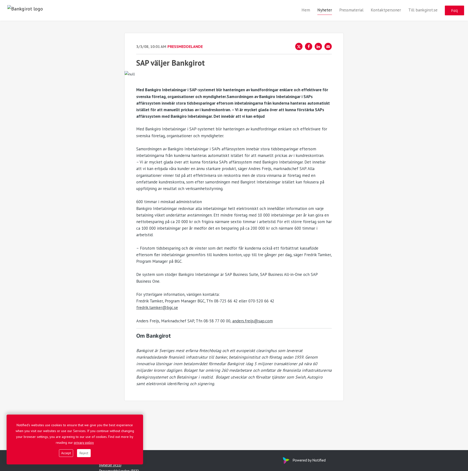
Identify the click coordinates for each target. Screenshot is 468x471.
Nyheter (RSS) (110, 464)
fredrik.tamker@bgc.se (157, 307)
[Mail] (328, 46)
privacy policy (84, 442)
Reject (83, 453)
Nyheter (324, 10)
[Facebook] (308, 46)
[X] (298, 46)
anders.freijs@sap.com (252, 321)
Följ (454, 10)
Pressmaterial (351, 10)
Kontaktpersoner (386, 10)
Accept (66, 453)
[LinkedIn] (318, 46)
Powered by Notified (309, 460)
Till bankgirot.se (423, 10)
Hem (306, 10)
